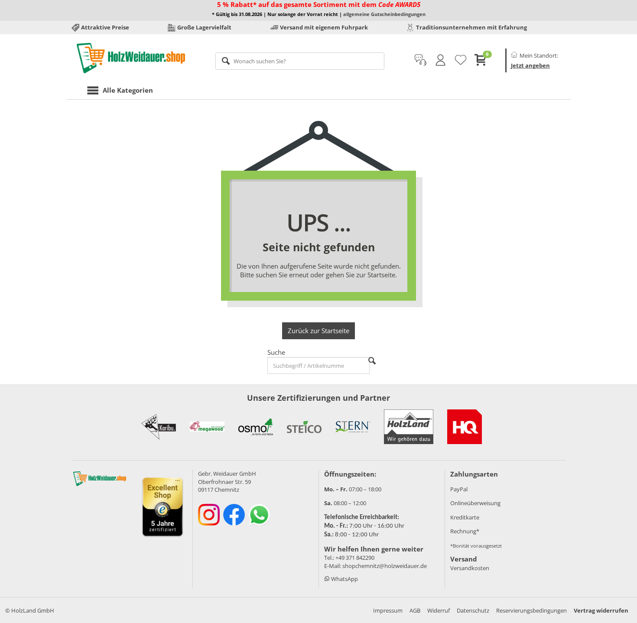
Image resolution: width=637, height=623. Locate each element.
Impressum (388, 610)
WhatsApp (344, 579)
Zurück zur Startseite (318, 330)
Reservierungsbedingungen (531, 610)
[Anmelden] (440, 60)
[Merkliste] (461, 60)
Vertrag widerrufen (601, 610)
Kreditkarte (464, 517)
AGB (415, 610)
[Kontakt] (420, 60)
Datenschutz (473, 610)
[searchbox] (300, 61)
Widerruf (438, 610)
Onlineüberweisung (475, 503)
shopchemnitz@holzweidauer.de (384, 566)
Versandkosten (469, 568)
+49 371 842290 (354, 557)
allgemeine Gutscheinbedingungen (384, 14)
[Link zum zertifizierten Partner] (158, 426)
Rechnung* (464, 531)
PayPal (459, 489)
